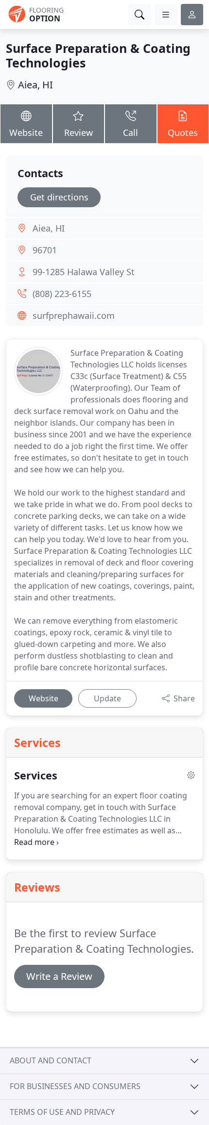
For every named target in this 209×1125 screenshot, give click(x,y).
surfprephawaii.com (74, 315)
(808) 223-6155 (62, 293)
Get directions (59, 197)
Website (26, 132)
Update (107, 698)
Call (130, 132)
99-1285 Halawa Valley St (84, 272)
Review (78, 132)
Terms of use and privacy (62, 1112)
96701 (45, 250)
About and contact (50, 1060)
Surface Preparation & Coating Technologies (98, 55)
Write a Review (59, 976)
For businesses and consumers (75, 1086)
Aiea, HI (35, 84)
